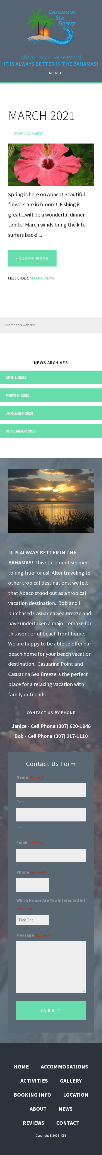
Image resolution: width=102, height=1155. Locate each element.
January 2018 (19, 413)
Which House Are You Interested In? (51, 904)
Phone (30, 872)
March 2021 (17, 395)
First (20, 801)
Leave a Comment (28, 133)
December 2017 (20, 431)
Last (20, 826)
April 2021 (15, 377)
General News (42, 278)
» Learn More (36, 261)
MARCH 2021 (41, 115)
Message (33, 935)
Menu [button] (55, 73)
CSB (63, 1135)
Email (29, 842)
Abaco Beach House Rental (51, 25)
